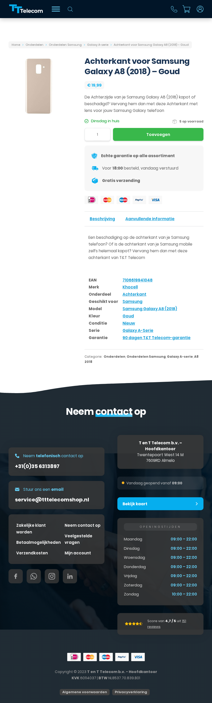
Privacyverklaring (131, 692)
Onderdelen (34, 45)
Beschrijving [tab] (102, 218)
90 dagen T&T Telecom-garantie (157, 337)
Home (16, 45)
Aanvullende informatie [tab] (150, 218)
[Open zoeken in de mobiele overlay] (70, 9)
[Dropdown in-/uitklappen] (200, 9)
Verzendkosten (32, 553)
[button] (160, 503)
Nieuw (129, 323)
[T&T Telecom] (26, 9)
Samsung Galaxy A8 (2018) (150, 308)
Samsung (132, 301)
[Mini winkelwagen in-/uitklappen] (186, 9)
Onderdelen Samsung (65, 45)
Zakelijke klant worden (31, 529)
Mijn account (78, 553)
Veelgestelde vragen (78, 539)
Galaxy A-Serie (138, 330)
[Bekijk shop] (56, 8)
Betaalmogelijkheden (38, 542)
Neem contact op (83, 525)
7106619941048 (138, 280)
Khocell (130, 287)
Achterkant (134, 294)
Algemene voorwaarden (84, 692)
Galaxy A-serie (97, 45)
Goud (128, 316)
